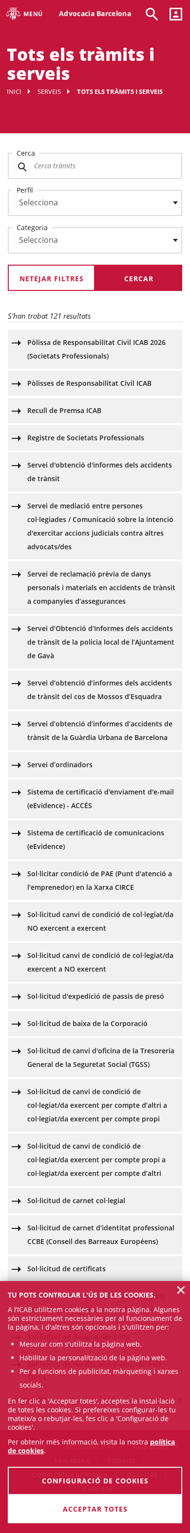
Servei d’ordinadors (60, 764)
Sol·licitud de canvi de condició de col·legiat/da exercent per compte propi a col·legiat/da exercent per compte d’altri (96, 1159)
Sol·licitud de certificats (66, 1268)
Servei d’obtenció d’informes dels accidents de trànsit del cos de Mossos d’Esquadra (99, 689)
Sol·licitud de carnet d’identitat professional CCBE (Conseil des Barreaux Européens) (100, 1234)
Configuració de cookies (95, 1480)
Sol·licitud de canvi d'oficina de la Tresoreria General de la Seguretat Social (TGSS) (100, 1057)
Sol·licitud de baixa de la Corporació (87, 1023)
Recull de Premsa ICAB (64, 410)
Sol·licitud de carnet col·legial (76, 1200)
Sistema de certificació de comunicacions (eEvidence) (95, 839)
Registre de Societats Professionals (85, 437)
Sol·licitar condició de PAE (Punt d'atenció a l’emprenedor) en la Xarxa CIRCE (99, 880)
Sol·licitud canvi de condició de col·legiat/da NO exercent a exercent (100, 921)
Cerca (26, 153)
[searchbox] (95, 203)
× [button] (181, 1290)
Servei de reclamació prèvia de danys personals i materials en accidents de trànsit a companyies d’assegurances (101, 587)
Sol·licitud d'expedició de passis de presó (95, 996)
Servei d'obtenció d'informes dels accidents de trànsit (99, 471)
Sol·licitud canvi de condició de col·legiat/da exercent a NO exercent (100, 962)
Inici (14, 91)
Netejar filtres (51, 278)
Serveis (49, 91)
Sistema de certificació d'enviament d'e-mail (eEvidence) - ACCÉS (100, 798)
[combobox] (89, 205)
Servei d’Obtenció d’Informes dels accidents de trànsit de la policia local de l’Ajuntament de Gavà (100, 642)
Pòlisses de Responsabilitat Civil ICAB (89, 383)
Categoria (32, 227)
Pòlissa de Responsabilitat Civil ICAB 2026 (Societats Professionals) (96, 349)
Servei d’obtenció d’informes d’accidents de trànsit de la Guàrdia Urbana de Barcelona (99, 730)
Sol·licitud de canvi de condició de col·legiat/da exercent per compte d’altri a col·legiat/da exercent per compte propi (97, 1105)
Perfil (25, 190)
